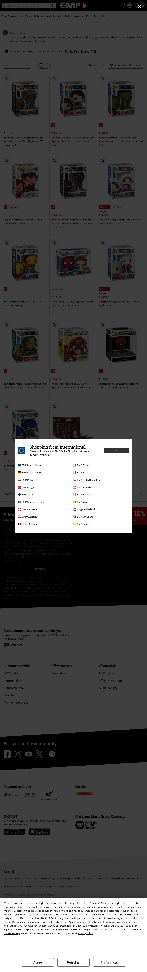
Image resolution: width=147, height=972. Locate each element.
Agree (37, 962)
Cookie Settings (12, 933)
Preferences (109, 962)
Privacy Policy (85, 933)
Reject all (73, 962)
